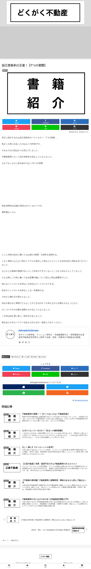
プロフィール (67, 563)
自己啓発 (43, 357)
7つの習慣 (26, 357)
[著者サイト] (24, 386)
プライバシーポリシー (23, 563)
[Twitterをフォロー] (67, 386)
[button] (84, 336)
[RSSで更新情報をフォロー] (67, 392)
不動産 (35, 357)
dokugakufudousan (28, 330)
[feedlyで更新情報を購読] (24, 392)
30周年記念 (16, 357)
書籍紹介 (6, 357)
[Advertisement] (45, 43)
